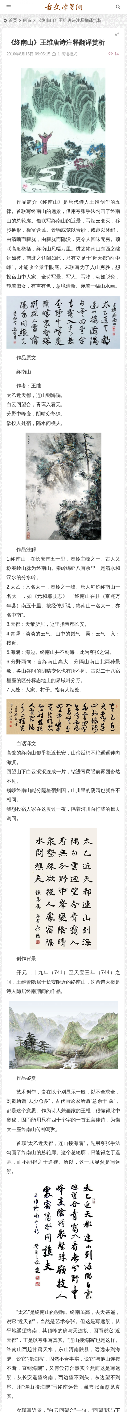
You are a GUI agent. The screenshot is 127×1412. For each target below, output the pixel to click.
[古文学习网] (63, 7)
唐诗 (27, 20)
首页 (13, 20)
